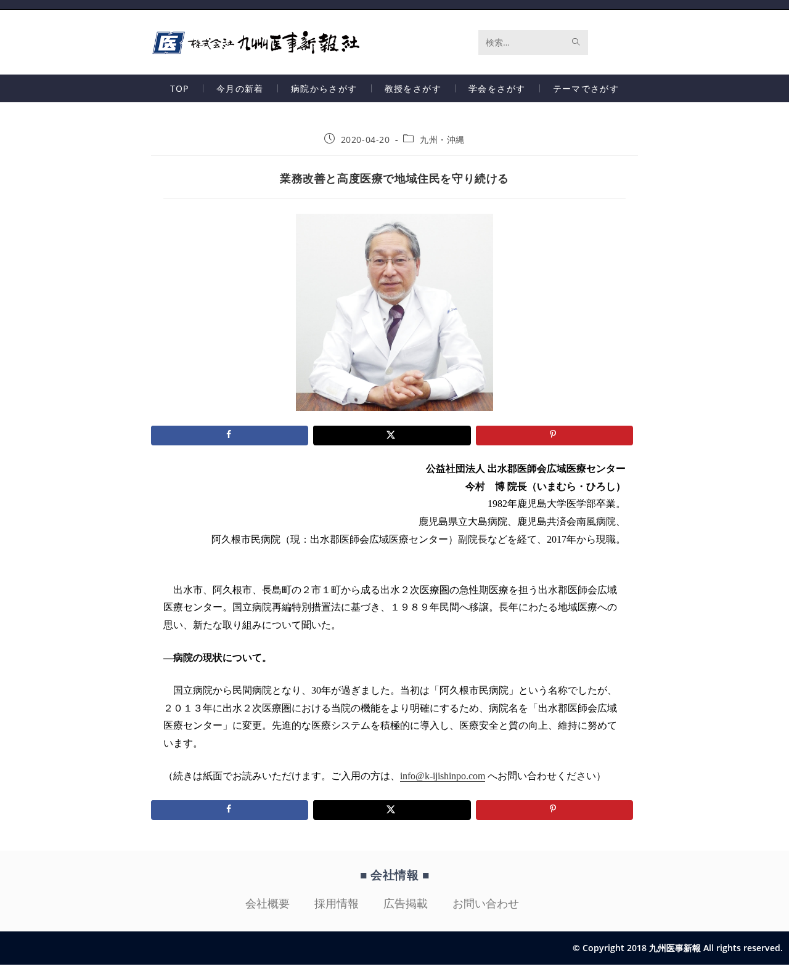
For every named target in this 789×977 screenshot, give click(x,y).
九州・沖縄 (442, 139)
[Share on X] (391, 435)
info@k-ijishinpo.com (442, 776)
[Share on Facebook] (229, 435)
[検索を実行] (576, 42)
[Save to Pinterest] (554, 435)
